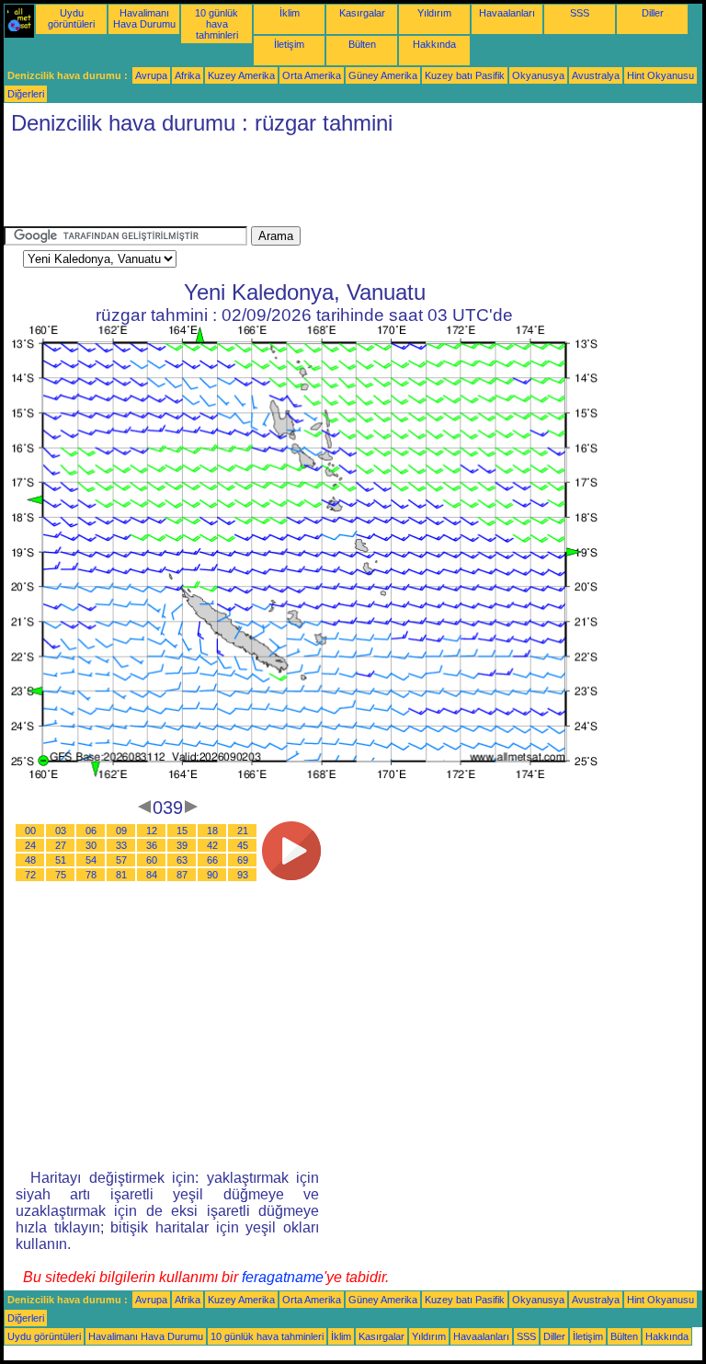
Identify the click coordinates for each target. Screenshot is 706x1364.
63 (182, 859)
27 (60, 845)
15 (182, 830)
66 (212, 859)
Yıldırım (434, 12)
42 (212, 845)
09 (121, 830)
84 (151, 874)
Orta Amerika (311, 75)
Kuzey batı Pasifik (465, 75)
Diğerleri (25, 93)
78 (91, 874)
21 (242, 830)
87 (182, 874)
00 (30, 830)
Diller (653, 12)
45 (242, 845)
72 (30, 874)
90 (212, 874)
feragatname (283, 1277)
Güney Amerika (382, 75)
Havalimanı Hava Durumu (144, 18)
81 (121, 874)
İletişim (289, 44)
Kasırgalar (362, 12)
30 (91, 845)
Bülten (362, 44)
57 (121, 859)
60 (151, 859)
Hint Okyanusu (660, 75)
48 (30, 859)
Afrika (187, 75)
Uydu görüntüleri (71, 18)
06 (91, 830)
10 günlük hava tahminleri (216, 23)
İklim (289, 12)
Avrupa (151, 75)
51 (60, 859)
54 (91, 859)
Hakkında (434, 44)
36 (151, 845)
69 (242, 859)
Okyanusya (538, 75)
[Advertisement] (338, 184)
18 (212, 830)
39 (182, 845)
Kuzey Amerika (241, 75)
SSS (579, 12)
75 (60, 874)
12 (151, 830)
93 (242, 874)
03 (60, 830)
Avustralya (596, 75)
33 (121, 845)
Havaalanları (507, 12)
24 (30, 845)
